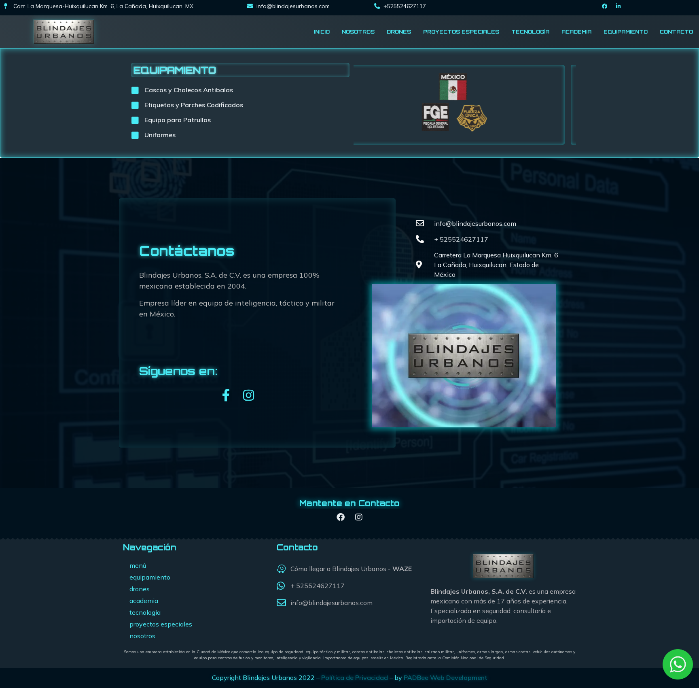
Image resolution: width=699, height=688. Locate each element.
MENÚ (137, 565)
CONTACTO (676, 32)
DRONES (399, 32)
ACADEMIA (576, 32)
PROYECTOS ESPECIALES (461, 32)
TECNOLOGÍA (530, 32)
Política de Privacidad (354, 677)
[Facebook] (604, 6)
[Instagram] (248, 395)
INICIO (322, 32)
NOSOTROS (358, 32)
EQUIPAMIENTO (626, 32)
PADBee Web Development (445, 677)
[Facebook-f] (226, 395)
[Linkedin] (618, 6)
